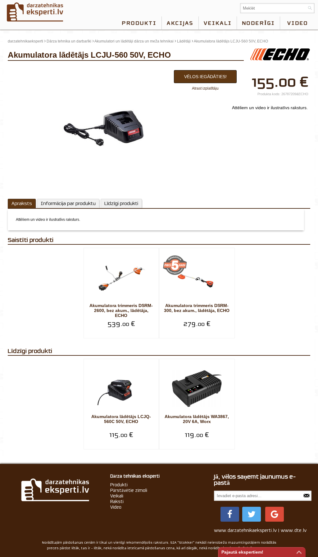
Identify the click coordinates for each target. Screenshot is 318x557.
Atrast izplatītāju (205, 88)
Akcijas (180, 23)
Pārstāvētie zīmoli (128, 490)
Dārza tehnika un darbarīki (69, 41)
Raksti (117, 501)
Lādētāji (184, 41)
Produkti (139, 23)
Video (115, 507)
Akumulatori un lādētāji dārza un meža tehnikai (134, 41)
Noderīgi (258, 23)
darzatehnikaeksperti (25, 41)
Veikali (218, 23)
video (297, 23)
